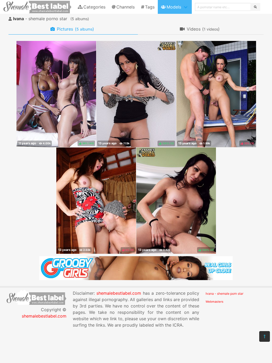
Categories (94, 7)
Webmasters (214, 301)
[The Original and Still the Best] (136, 278)
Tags (150, 7)
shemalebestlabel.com (44, 316)
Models (174, 7)
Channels (125, 7)
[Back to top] (264, 336)
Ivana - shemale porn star (224, 294)
